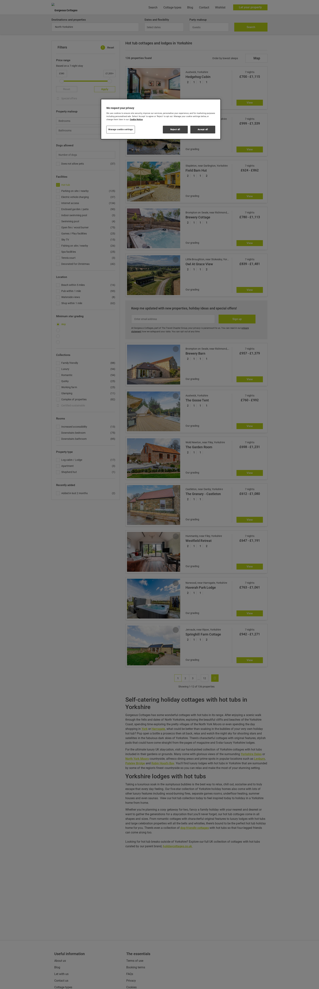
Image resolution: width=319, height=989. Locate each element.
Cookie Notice (136, 119)
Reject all (175, 129)
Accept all (203, 129)
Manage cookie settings (120, 129)
